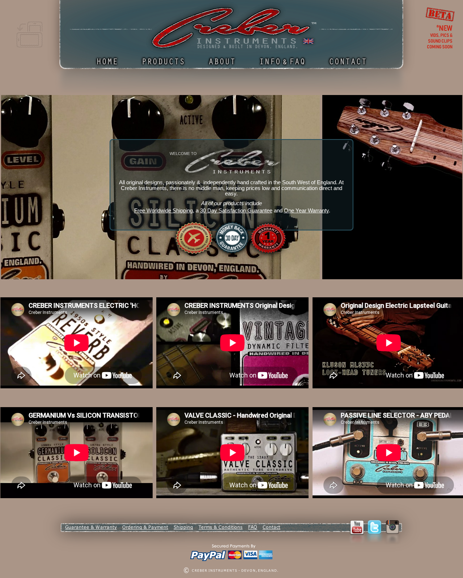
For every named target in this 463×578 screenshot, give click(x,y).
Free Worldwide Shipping (163, 210)
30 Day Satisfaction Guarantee (236, 210)
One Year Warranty (306, 210)
